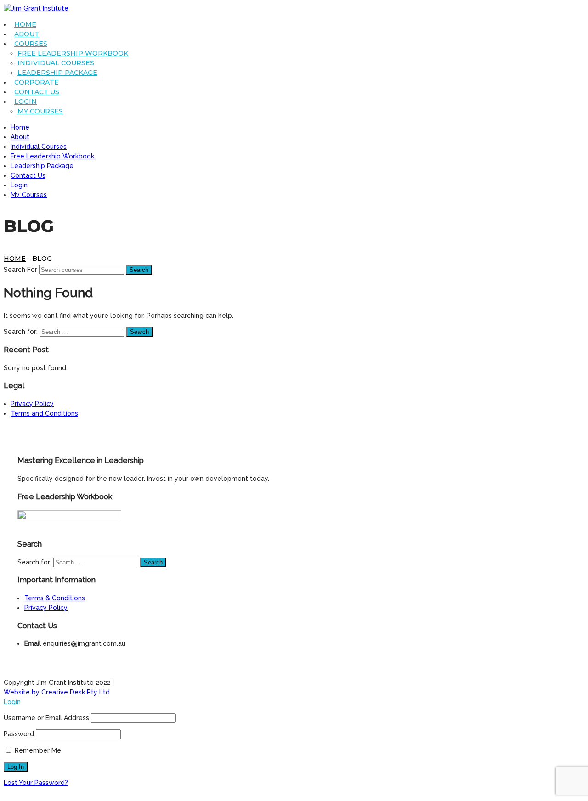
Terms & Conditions (54, 598)
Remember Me (37, 750)
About (26, 34)
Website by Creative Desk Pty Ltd (57, 692)
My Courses (40, 111)
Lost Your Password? (36, 782)
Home (25, 24)
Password (19, 734)
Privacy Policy (32, 403)
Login (25, 101)
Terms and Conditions (44, 413)
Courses (30, 43)
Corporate (36, 82)
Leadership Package (57, 72)
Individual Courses (55, 63)
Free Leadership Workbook (72, 53)
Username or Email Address (46, 718)
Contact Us (36, 92)
